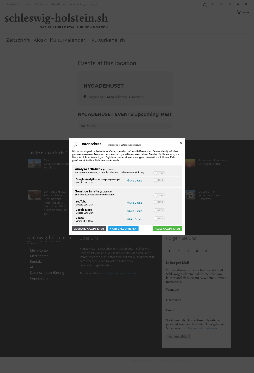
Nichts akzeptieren (123, 228)
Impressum (113, 145)
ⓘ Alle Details (134, 180)
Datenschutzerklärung (131, 145)
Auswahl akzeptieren (89, 228)
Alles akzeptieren (167, 228)
